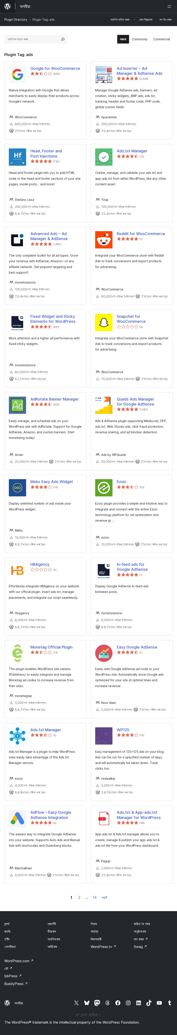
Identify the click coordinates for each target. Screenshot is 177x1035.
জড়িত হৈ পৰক (142, 924)
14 (95, 897)
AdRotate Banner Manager (54, 399)
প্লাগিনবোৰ (53, 939)
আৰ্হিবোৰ (52, 947)
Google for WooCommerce (55, 68)
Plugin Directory (15, 19)
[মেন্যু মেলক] (170, 6)
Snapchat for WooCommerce (131, 319)
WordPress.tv (103, 947)
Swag (140, 947)
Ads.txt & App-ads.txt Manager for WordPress (139, 815)
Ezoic (121, 481)
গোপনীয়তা (10, 947)
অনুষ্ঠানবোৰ (140, 931)
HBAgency (39, 564)
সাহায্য (94, 931)
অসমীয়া (18, 1003)
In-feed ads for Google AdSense (132, 567)
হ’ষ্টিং (7, 939)
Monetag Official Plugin (51, 647)
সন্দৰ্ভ (6, 924)
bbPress (13, 976)
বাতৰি (7, 931)
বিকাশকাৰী (96, 939)
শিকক (94, 924)
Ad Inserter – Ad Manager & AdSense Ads (140, 71)
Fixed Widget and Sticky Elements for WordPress (53, 319)
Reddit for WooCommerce (141, 233)
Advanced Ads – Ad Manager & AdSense (49, 236)
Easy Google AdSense (137, 647)
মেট (8, 968)
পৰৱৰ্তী (104, 897)
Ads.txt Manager (132, 151)
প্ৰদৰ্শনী (51, 924)
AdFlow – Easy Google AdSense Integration (50, 815)
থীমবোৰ (51, 931)
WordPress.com (19, 961)
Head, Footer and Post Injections (46, 153)
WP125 (123, 730)
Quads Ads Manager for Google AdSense (135, 401)
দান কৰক (141, 939)
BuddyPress (16, 984)
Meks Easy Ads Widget (51, 481)
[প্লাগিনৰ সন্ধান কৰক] (62, 39)
